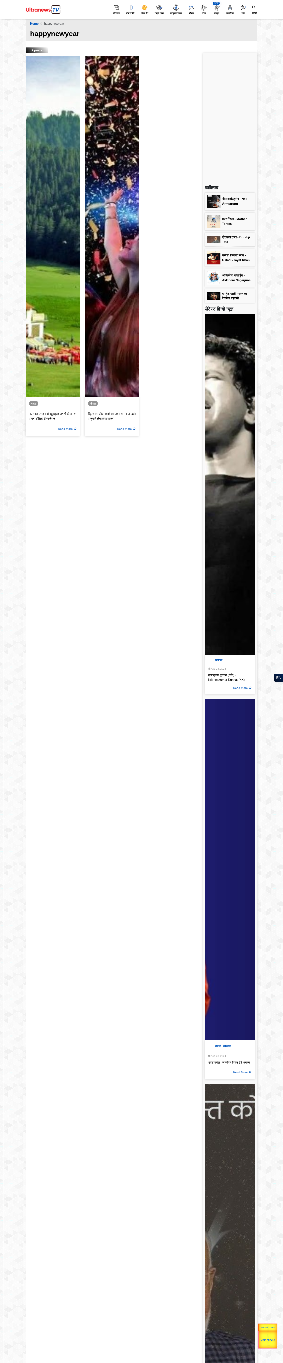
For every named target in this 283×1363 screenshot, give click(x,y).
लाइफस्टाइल (176, 13)
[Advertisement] (230, 117)
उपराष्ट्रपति (258, 1334)
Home (34, 23)
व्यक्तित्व (218, 660)
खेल (243, 13)
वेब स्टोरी (130, 13)
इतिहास (116, 13)
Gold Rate (269, 1334)
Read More (65, 428)
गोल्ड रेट (144, 13)
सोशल (93, 403)
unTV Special (277, 1338)
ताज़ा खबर (159, 13)
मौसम (191, 13)
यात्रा (216, 13)
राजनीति (230, 13)
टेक (204, 13)
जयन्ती (218, 1046)
